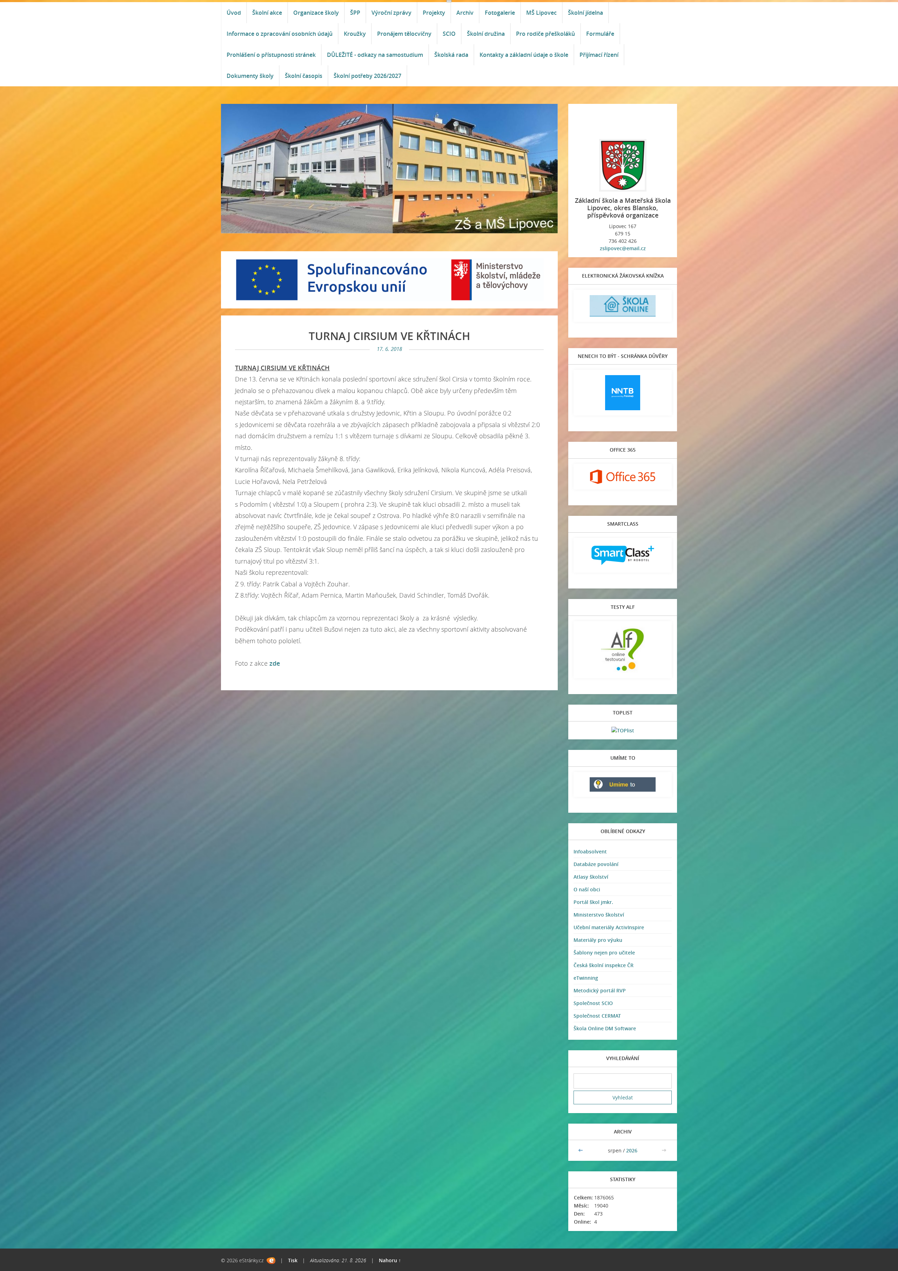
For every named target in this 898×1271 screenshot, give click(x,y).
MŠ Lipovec (541, 12)
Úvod (234, 12)
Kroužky (355, 34)
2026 (631, 1150)
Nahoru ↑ (390, 1260)
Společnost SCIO (593, 1003)
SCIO (449, 34)
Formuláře (600, 34)
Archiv (465, 12)
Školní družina (486, 34)
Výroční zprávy (391, 12)
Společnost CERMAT (597, 1015)
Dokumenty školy (250, 76)
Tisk (292, 1260)
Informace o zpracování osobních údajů (280, 34)
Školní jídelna (585, 12)
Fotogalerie (500, 12)
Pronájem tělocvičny (404, 34)
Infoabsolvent (590, 851)
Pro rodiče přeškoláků (545, 34)
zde (274, 663)
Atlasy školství (591, 876)
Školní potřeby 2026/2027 (367, 76)
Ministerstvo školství (599, 914)
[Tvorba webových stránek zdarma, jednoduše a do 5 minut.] (271, 1260)
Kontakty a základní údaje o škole (524, 55)
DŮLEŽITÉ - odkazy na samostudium (375, 55)
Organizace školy (316, 12)
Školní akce (267, 12)
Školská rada (451, 55)
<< (581, 1150)
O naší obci (587, 889)
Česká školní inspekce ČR (604, 965)
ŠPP (355, 12)
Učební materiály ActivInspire (609, 927)
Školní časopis (303, 76)
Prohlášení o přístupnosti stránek (271, 55)
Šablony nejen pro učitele (604, 952)
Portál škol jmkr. (593, 902)
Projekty (434, 12)
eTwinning (586, 977)
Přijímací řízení (598, 55)
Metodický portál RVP (600, 990)
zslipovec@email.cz (623, 248)
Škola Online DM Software (605, 1028)
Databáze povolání (596, 864)
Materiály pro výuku (598, 940)
